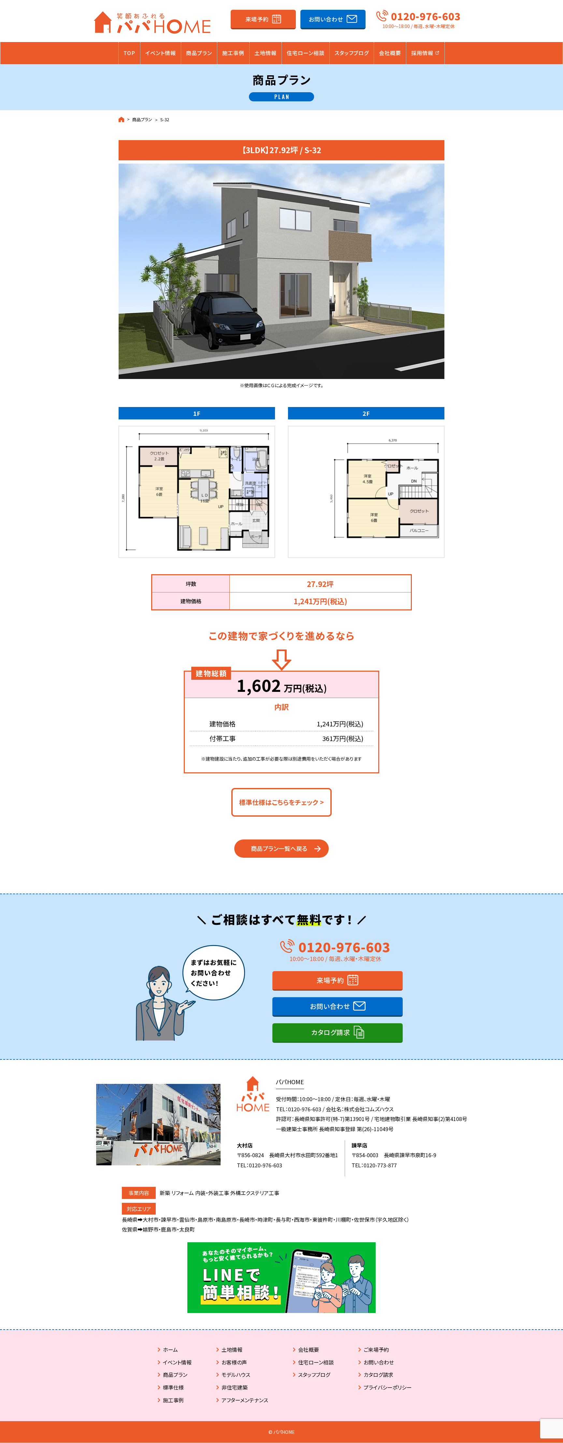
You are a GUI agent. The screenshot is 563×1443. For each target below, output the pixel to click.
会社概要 (390, 53)
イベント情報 (160, 53)
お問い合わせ (326, 19)
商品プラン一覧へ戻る (279, 848)
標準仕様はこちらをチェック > (281, 802)
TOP (129, 53)
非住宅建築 (235, 1387)
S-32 (164, 119)
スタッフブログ (352, 53)
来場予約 (257, 19)
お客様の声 (234, 1362)
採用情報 (423, 53)
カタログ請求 (330, 1032)
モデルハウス (236, 1374)
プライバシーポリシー (388, 1387)
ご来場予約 (376, 1349)
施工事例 (233, 53)
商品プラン (199, 53)
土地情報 (265, 53)
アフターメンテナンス (245, 1400)
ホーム (170, 1349)
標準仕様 (173, 1387)
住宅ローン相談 (306, 53)
